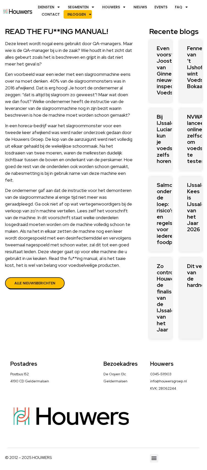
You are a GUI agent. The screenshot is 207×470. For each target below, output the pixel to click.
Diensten (46, 7)
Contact (51, 14)
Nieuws (140, 7)
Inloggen (76, 14)
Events (160, 7)
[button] (154, 458)
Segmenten (78, 7)
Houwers (111, 7)
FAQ (178, 7)
